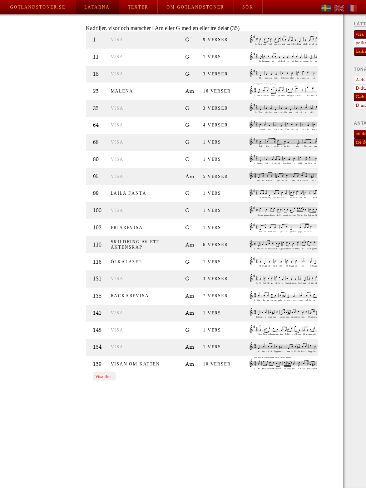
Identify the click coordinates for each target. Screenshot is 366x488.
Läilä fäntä (129, 193)
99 (96, 193)
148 (97, 330)
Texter (138, 7)
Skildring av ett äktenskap (135, 244)
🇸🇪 (326, 8)
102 (97, 227)
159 (97, 364)
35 (96, 108)
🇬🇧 (339, 8)
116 (97, 262)
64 (96, 125)
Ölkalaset (126, 261)
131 (97, 279)
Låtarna (97, 7)
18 (96, 74)
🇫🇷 (352, 8)
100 (97, 210)
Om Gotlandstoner (195, 7)
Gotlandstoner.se (37, 7)
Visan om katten (135, 364)
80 (96, 159)
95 (96, 176)
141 (97, 313)
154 (97, 347)
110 (97, 245)
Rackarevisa (130, 295)
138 (97, 296)
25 (96, 91)
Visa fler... (104, 376)
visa (117, 39)
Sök (247, 7)
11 (96, 57)
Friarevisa (127, 227)
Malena (122, 91)
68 (96, 142)
